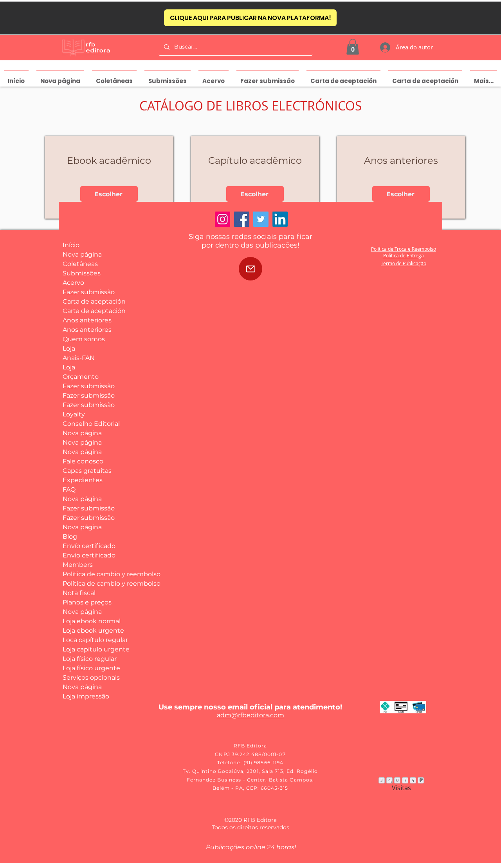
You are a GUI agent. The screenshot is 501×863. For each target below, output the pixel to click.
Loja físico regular (90, 658)
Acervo (73, 282)
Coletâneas (80, 264)
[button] (352, 47)
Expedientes (83, 480)
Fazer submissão (89, 292)
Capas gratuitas (87, 470)
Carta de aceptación (91, 301)
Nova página (82, 254)
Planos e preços (87, 602)
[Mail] (250, 268)
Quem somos (84, 339)
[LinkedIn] (280, 219)
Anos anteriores (87, 320)
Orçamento (81, 376)
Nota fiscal (79, 593)
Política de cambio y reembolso (91, 574)
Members (78, 564)
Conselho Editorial (91, 423)
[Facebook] (241, 219)
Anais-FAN (79, 358)
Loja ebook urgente (91, 630)
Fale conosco (83, 461)
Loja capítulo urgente (91, 649)
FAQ (69, 489)
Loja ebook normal (91, 621)
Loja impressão (86, 696)
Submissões (82, 273)
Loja (69, 348)
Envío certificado (89, 546)
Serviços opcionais (91, 677)
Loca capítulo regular (91, 640)
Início (71, 245)
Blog (70, 536)
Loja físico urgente (91, 668)
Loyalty (74, 414)
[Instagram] (222, 219)
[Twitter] (261, 219)
